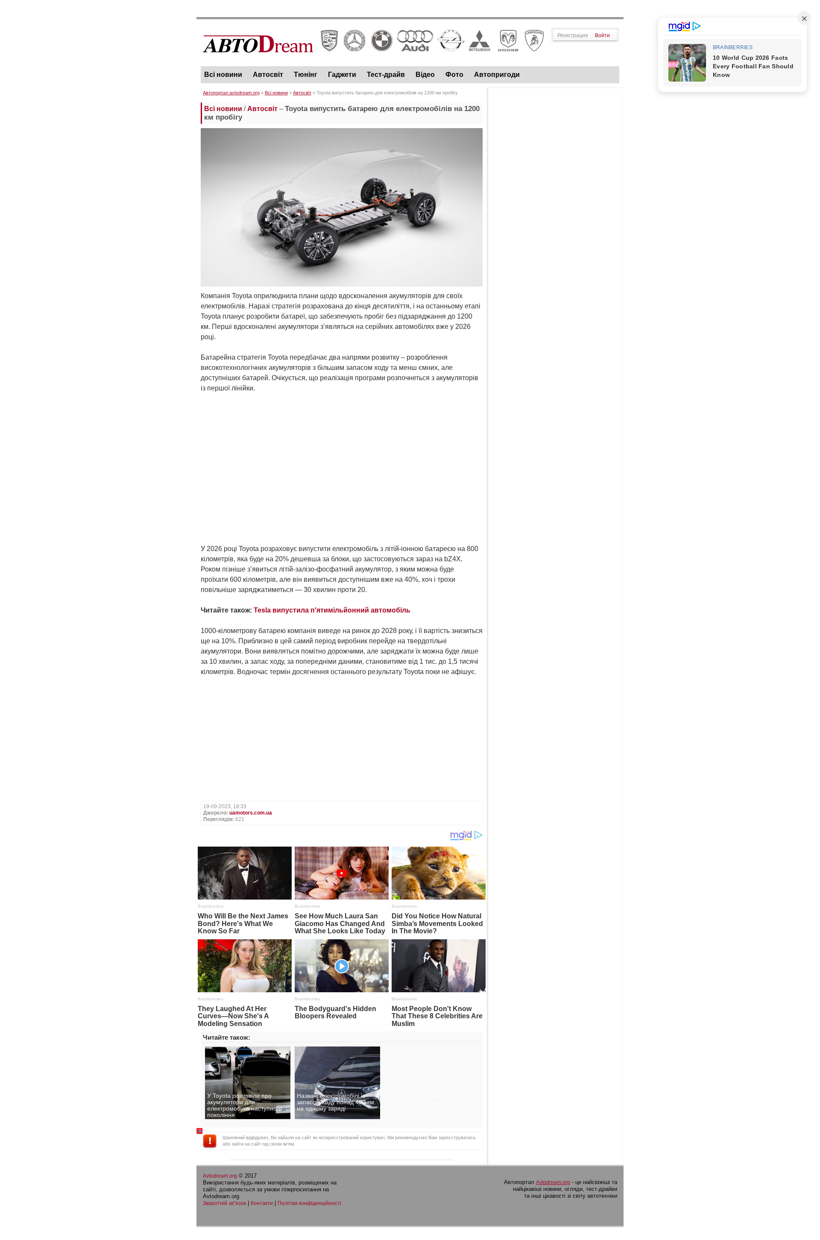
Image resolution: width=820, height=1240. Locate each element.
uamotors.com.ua (250, 813)
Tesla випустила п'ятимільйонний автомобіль (332, 610)
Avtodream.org (220, 1176)
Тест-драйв (386, 74)
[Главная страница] (373, 60)
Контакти (262, 1203)
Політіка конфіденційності (309, 1203)
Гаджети (342, 74)
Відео (425, 74)
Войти (602, 35)
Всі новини (223, 74)
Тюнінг (305, 74)
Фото (454, 74)
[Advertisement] (555, 220)
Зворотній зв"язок (224, 1203)
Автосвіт (268, 74)
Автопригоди (497, 74)
